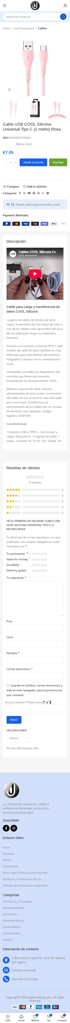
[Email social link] (29, 193)
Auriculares (10, 914)
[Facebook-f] (6, 828)
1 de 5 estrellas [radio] (33, 553)
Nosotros (8, 853)
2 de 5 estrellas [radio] (36, 553)
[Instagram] (13, 828)
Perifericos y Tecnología (17, 901)
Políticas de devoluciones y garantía (25, 885)
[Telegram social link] (47, 193)
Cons (10, 637)
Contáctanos (10, 866)
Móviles (7, 939)
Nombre (13, 653)
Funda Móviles (12, 927)
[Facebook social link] (20, 193)
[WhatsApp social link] (43, 193)
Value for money (18, 559)
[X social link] (24, 193)
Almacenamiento (13, 908)
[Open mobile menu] (4, 5)
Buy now (58, 162)
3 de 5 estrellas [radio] (39, 553)
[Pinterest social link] (34, 193)
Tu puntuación (17, 554)
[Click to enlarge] (9, 90)
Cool (29, 144)
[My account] (65, 5)
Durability (13, 565)
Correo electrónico (20, 669)
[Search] (63, 17)
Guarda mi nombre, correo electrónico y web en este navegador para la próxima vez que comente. (34, 690)
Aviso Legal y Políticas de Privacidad (25, 872)
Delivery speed (16, 570)
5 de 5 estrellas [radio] (45, 553)
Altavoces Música (13, 920)
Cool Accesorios (24, 28)
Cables (42, 28)
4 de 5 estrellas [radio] (42, 553)
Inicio (6, 28)
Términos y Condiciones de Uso (22, 879)
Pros (9, 621)
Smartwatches (12, 933)
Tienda (7, 860)
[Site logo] (35, 5)
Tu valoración (16, 578)
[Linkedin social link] (38, 193)
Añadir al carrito (33, 162)
